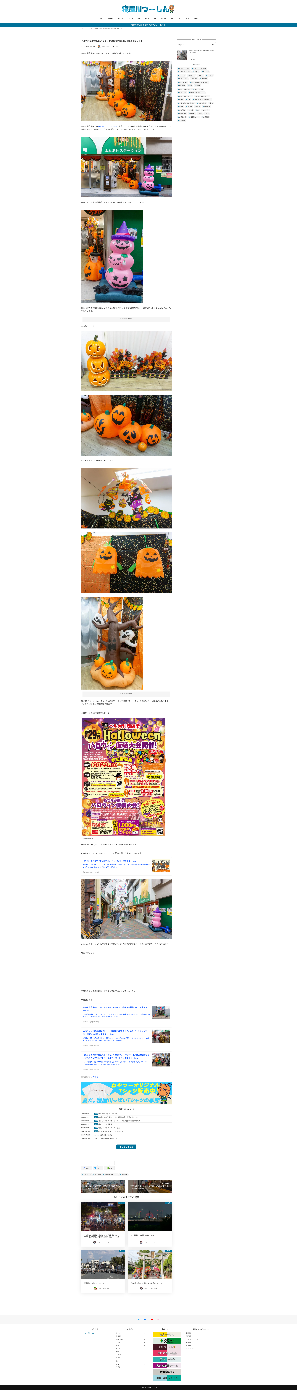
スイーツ (182, 75)
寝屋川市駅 (182, 93)
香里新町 (182, 120)
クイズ (172, 18)
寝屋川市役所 (199, 89)
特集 (139, 18)
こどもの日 (112, 126)
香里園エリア (194, 117)
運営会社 (188, 1342)
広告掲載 (188, 1345)
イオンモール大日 (184, 72)
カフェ (197, 72)
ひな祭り (102, 126)
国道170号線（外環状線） (199, 82)
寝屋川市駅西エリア (111, 1175)
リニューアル (183, 79)
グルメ (131, 18)
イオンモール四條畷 (199, 68)
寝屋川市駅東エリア (185, 96)
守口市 (198, 86)
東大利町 (124, 1175)
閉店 (200, 113)
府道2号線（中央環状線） (202, 100)
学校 (190, 86)
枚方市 (191, 110)
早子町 (189, 107)
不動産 (196, 18)
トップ (101, 18)
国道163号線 (183, 82)
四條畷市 (204, 79)
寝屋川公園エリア (184, 89)
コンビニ (206, 72)
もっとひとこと (126, 1146)
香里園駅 (206, 117)
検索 (213, 44)
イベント (163, 18)
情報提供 (110, 18)
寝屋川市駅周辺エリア (197, 93)
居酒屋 (181, 100)
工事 (188, 100)
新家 (211, 103)
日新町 (181, 107)
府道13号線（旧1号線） (186, 103)
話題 (154, 18)
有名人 (198, 107)
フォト (117, 46)
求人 (180, 18)
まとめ (147, 18)
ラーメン (210, 75)
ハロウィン (87, 1175)
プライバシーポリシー (192, 1339)
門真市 (192, 113)
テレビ (201, 75)
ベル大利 (98, 1175)
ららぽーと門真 (184, 68)
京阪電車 (194, 79)
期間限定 (207, 107)
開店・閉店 (121, 18)
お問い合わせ (190, 1348)
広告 (187, 18)
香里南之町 (182, 117)
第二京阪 (206, 110)
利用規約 (188, 1336)
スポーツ (192, 75)
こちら (95, 1077)
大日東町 (182, 86)
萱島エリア (182, 113)
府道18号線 (202, 103)
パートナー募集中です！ (88, 1333)
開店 (207, 113)
